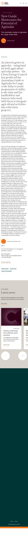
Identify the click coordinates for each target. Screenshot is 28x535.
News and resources (6, 428)
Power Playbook (19, 407)
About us (3, 408)
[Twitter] (14, 391)
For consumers (5, 435)
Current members (5, 412)
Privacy (16, 521)
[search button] (20, 3)
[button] (22, 355)
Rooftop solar (13, 268)
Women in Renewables (7, 271)
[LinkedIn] (12, 391)
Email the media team (6, 262)
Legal (11, 521)
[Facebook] (7, 391)
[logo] (5, 3)
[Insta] (9, 391)
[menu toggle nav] (26, 3)
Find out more (6, 344)
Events (3, 432)
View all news (4, 303)
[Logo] (14, 384)
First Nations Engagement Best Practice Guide (19, 416)
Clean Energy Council (13, 524)
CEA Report (18, 403)
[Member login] (23, 3)
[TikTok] (20, 392)
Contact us (4, 405)
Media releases (5, 268)
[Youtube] (17, 391)
